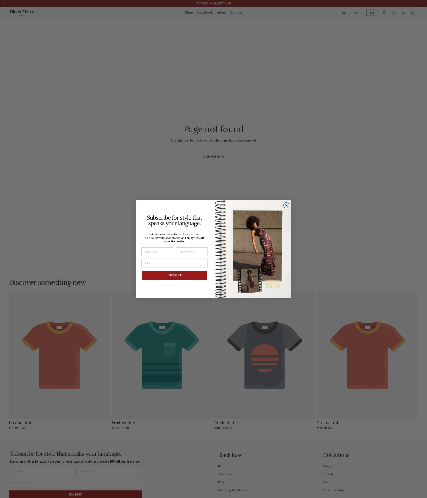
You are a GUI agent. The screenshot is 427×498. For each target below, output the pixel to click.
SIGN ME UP (174, 275)
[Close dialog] (286, 205)
